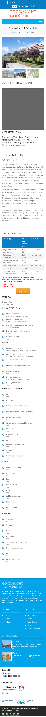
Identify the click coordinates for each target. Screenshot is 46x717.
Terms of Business (34, 628)
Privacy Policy (15, 710)
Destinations (23, 32)
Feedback (7, 622)
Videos (29, 625)
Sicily (28, 28)
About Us (12, 3)
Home (13, 32)
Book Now (23, 290)
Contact (7, 619)
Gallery (29, 619)
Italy (34, 28)
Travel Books (32, 622)
